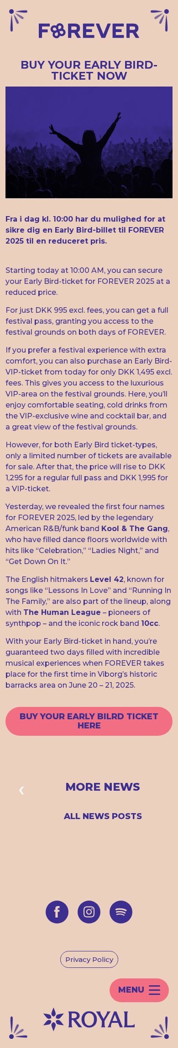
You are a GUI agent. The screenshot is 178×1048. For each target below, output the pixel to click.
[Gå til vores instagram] (89, 912)
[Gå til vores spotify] (121, 912)
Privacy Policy (89, 959)
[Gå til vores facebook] (57, 912)
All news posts (103, 816)
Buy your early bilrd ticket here (89, 721)
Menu (131, 990)
